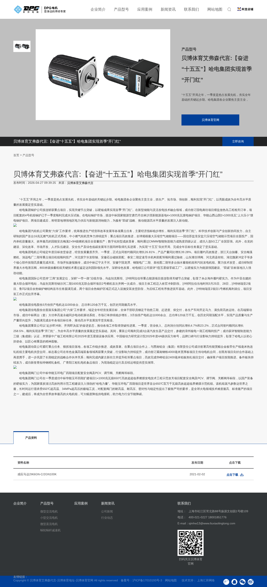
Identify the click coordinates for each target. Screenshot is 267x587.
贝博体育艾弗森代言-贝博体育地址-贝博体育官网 (61, 580)
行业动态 (107, 517)
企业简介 (98, 9)
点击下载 (232, 474)
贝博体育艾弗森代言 (80, 183)
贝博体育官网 (210, 120)
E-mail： (183, 523)
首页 (16, 155)
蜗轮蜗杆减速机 (50, 530)
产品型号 (121, 9)
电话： (182, 517)
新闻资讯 (168, 9)
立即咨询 (238, 141)
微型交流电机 (49, 511)
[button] (22, 111)
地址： (182, 511)
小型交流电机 (49, 517)
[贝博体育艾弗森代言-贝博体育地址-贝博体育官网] (39, 9)
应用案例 (144, 9)
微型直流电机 (49, 524)
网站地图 (214, 9)
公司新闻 (107, 511)
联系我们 (191, 9)
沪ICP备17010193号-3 (147, 580)
